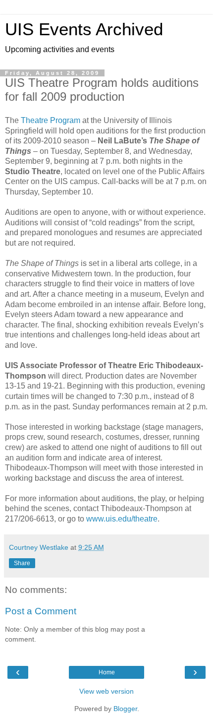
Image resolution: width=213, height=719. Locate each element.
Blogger (125, 709)
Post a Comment (40, 611)
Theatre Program (50, 120)
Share (22, 563)
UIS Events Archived (84, 29)
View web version (106, 691)
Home (107, 672)
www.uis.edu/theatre (122, 519)
